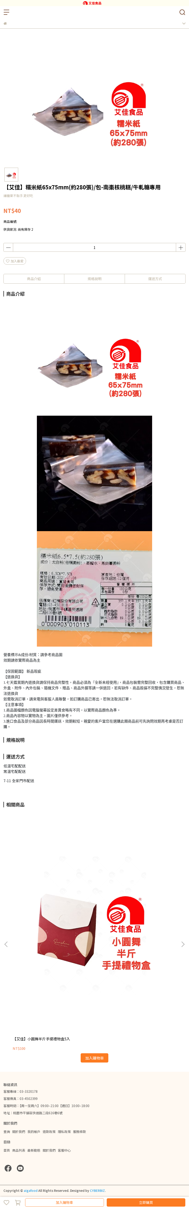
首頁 (6, 1150)
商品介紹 (34, 278)
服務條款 (79, 1131)
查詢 (6, 1131)
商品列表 (18, 1150)
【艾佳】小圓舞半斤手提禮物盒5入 (41, 1038)
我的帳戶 (33, 1131)
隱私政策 (64, 1131)
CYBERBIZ (97, 1190)
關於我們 (18, 1131)
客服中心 (64, 1150)
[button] (183, 944)
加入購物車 (64, 1202)
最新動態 (33, 1150)
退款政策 (49, 1131)
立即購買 (146, 1202)
